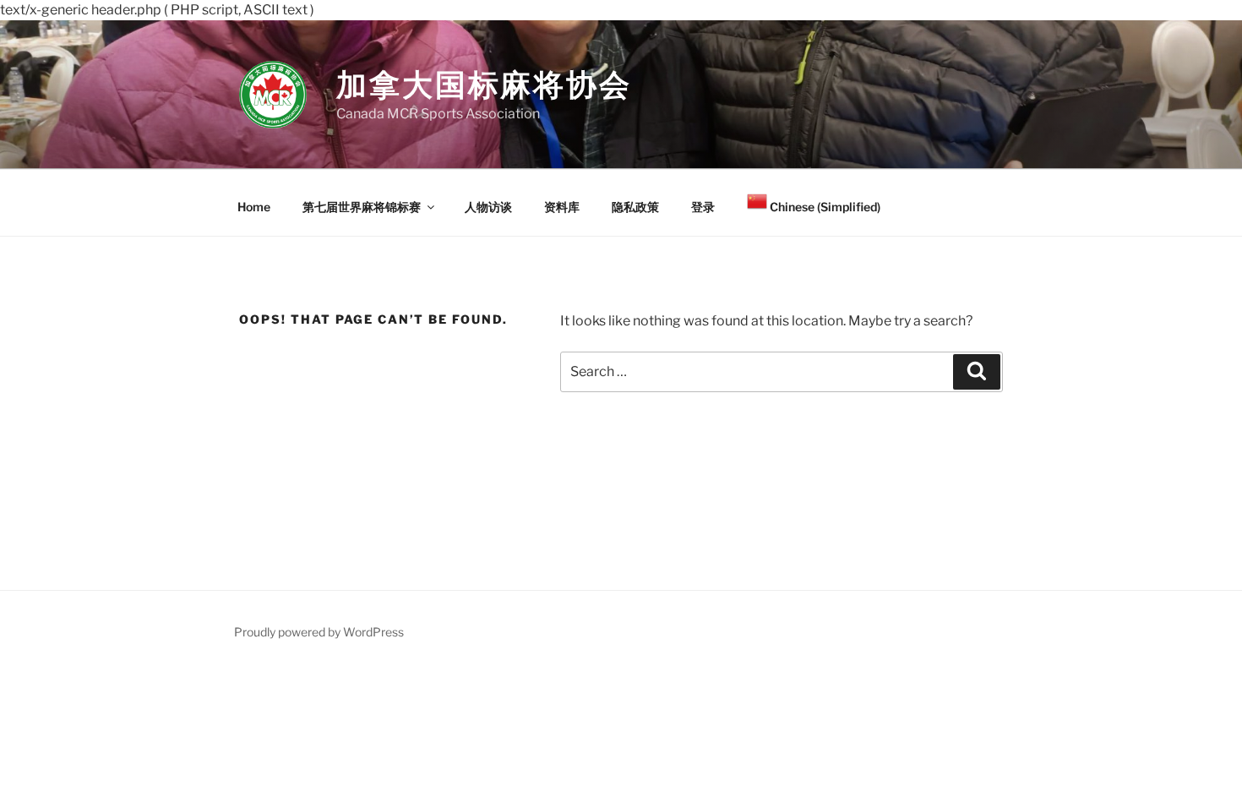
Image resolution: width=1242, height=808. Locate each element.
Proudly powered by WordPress (319, 632)
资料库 (562, 206)
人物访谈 (488, 206)
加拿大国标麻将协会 (484, 84)
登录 (703, 206)
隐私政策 (635, 206)
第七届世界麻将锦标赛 (361, 206)
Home (253, 206)
